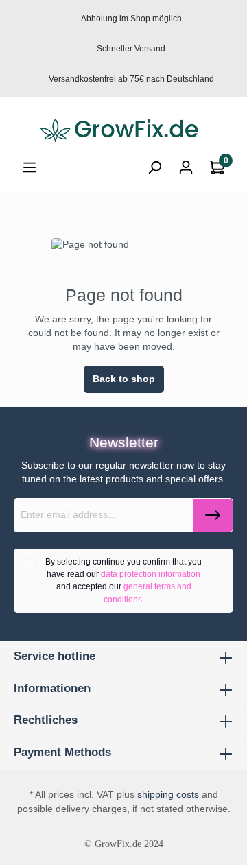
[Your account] (186, 167)
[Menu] (29, 167)
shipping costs (168, 794)
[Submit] (212, 515)
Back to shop (124, 379)
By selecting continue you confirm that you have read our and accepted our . (123, 580)
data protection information (150, 574)
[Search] (154, 167)
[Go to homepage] (123, 131)
